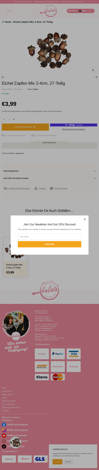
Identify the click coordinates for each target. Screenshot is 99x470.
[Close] (85, 219)
